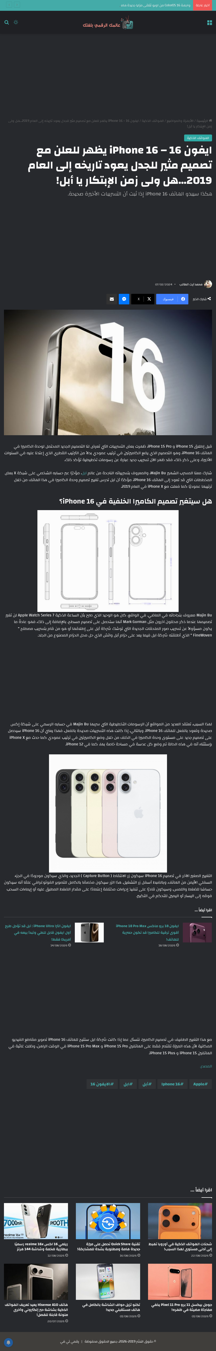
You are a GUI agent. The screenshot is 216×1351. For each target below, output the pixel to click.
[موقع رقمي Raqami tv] (108, 22)
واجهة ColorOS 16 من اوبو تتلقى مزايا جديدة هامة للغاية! (149, 5)
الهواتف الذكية (153, 121)
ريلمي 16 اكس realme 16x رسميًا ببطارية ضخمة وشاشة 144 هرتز (41, 1247)
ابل (126, 1084)
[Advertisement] (108, 76)
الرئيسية (203, 121)
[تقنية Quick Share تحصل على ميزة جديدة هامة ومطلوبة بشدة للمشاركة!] (108, 1221)
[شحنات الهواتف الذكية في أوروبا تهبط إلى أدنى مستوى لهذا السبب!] (180, 1221)
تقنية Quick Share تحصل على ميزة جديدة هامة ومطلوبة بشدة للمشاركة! (108, 1247)
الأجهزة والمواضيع (180, 121)
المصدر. (206, 1066)
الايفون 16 (100, 1084)
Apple (198, 1084)
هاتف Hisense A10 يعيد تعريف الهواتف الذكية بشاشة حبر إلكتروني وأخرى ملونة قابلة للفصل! (36, 1309)
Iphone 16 (170, 1084)
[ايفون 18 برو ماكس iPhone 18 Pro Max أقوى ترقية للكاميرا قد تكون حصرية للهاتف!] (197, 932)
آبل (85, 473)
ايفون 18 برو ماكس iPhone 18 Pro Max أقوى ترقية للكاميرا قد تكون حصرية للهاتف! (147, 933)
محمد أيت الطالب (191, 284)
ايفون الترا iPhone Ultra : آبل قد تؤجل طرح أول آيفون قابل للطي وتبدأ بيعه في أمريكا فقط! (38, 933)
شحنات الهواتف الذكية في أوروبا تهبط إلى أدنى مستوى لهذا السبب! (180, 1247)
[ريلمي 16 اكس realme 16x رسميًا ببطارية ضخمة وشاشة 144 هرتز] (36, 1221)
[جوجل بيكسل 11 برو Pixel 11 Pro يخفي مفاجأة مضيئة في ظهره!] (180, 1282)
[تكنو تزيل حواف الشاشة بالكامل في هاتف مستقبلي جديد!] (108, 1282)
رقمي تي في (69, 1341)
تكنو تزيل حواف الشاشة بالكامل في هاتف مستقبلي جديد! (111, 1307)
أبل (145, 1084)
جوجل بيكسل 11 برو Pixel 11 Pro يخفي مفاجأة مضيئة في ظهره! (181, 1307)
